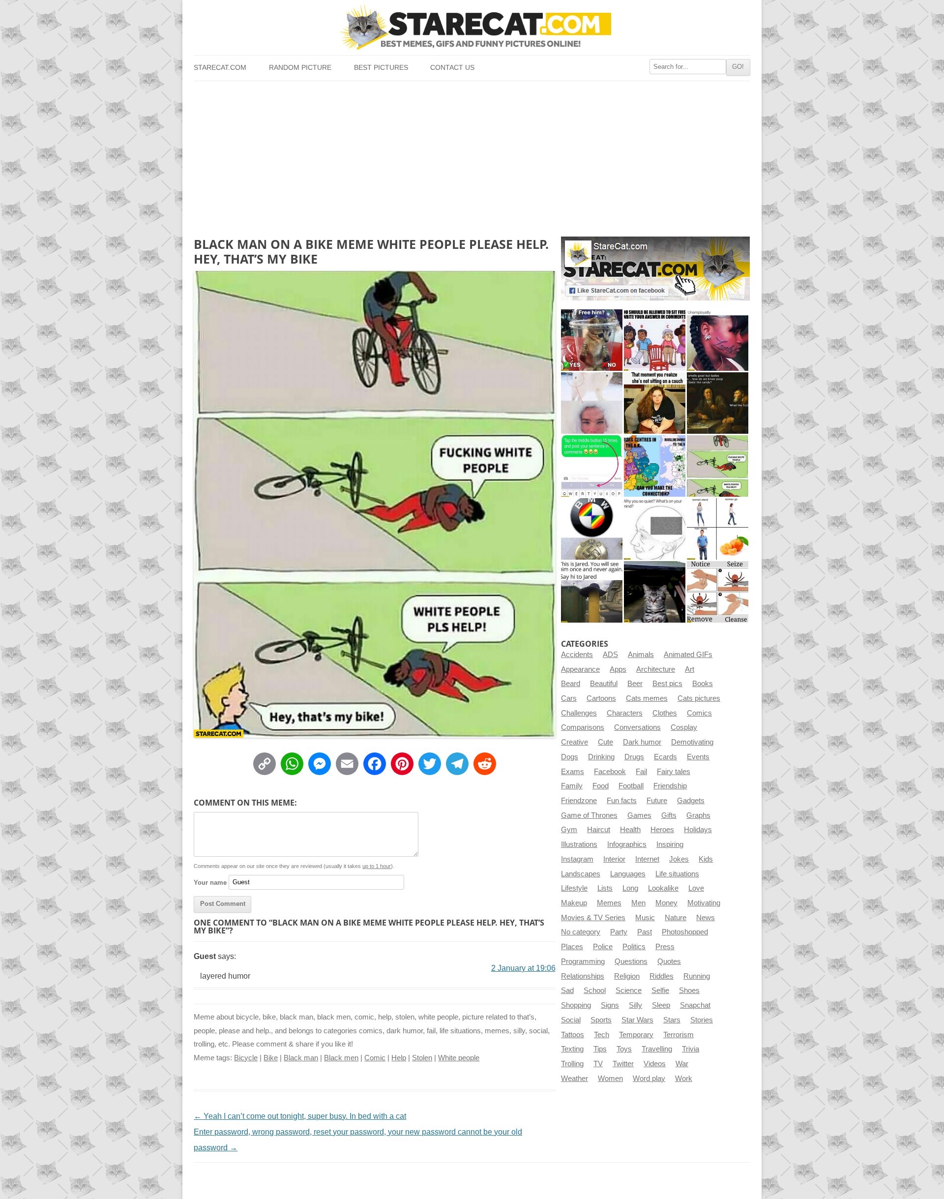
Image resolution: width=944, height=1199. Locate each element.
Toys (624, 1049)
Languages (628, 874)
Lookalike (663, 888)
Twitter (623, 1064)
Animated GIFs (688, 655)
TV (598, 1064)
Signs (610, 1005)
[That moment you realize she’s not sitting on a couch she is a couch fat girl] (654, 403)
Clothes (664, 713)
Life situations (677, 874)
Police (603, 947)
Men (638, 903)
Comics (699, 713)
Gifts (669, 815)
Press (665, 947)
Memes (609, 903)
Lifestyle (574, 888)
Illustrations (579, 844)
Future (657, 801)
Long (630, 888)
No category (580, 932)
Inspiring (669, 844)
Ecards (665, 757)
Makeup (574, 903)
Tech (601, 1035)
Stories (701, 1020)
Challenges (579, 713)
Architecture (655, 669)
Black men (341, 1058)
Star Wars (637, 1020)
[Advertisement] (472, 155)
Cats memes (647, 698)
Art (689, 669)
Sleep (661, 1005)
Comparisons (582, 727)
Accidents (577, 655)
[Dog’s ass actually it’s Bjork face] (591, 403)
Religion (627, 976)
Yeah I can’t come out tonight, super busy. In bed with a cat (300, 1116)
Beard (570, 684)
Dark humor (642, 742)
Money (666, 903)
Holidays (698, 830)
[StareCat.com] (472, 27)
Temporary (636, 1035)
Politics (634, 947)
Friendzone (579, 801)
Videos (655, 1064)
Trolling (572, 1064)
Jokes (679, 859)
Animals (641, 655)
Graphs (698, 815)
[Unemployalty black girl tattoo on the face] (717, 340)
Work (683, 1078)
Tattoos (572, 1035)
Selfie (660, 990)
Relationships (582, 976)
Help (398, 1058)
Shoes (689, 990)
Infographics (627, 844)
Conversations (637, 727)
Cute (605, 742)
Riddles (661, 976)
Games (639, 815)
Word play (649, 1078)
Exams (572, 772)
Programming (583, 961)
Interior (614, 859)
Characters (625, 713)
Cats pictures (699, 698)
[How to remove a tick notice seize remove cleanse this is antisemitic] (717, 592)
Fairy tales (673, 772)
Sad (567, 990)
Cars (569, 698)
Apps (618, 669)
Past (644, 932)
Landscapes (580, 874)
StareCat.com (220, 67)
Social (571, 1020)
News (705, 918)
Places (572, 947)
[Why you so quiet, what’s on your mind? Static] (654, 529)
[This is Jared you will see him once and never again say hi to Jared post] (591, 592)
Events (698, 757)
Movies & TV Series (593, 918)
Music (645, 918)
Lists (605, 888)
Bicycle (246, 1058)
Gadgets (691, 801)
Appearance (580, 669)
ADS (610, 655)
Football (631, 786)
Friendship (670, 786)
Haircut (598, 830)
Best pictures (381, 67)
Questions (631, 961)
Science (629, 990)
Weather (574, 1078)
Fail (641, 772)
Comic (374, 1058)
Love (696, 888)
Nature (675, 918)
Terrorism (678, 1035)
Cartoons (601, 698)
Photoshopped (685, 932)
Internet (647, 859)
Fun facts (622, 801)
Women (610, 1078)
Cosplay (684, 727)
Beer (635, 684)
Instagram (577, 859)
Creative (574, 742)
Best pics (667, 684)
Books (702, 684)
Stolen (422, 1058)
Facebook (610, 772)
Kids (706, 859)
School (595, 990)
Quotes (669, 961)
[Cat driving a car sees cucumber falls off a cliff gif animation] (654, 592)
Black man (301, 1058)
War (682, 1064)
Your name (210, 882)
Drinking (601, 757)
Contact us (452, 67)
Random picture (300, 67)
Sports (601, 1020)
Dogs (569, 757)
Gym (569, 830)
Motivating (703, 903)
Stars (671, 1020)
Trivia (690, 1049)
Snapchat (695, 1005)
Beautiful (604, 684)
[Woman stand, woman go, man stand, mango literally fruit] (717, 529)
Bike (271, 1058)
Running (696, 976)
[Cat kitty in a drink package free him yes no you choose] (591, 340)
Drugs (634, 757)
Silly (635, 1005)
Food (600, 786)
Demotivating (692, 742)
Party (618, 932)
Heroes (662, 830)
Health (630, 830)
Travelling (657, 1049)
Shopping (576, 1005)
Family (572, 786)
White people (458, 1058)
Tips (600, 1049)
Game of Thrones (589, 815)
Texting (572, 1049)
